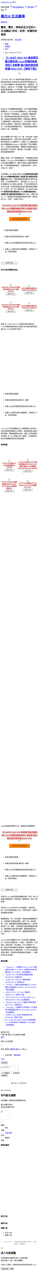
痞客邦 (12, 1049)
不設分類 (18, 40)
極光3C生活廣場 (13, 16)
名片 (6, 49)
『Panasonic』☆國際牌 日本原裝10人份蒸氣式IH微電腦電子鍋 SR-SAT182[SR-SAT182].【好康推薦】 (21, 1009)
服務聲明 (22, 1244)
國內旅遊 (17, 1055)
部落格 (7, 46)
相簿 (6, 44)
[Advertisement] (19, 1179)
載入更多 (4, 1063)
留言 (17, 1049)
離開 (12, 1269)
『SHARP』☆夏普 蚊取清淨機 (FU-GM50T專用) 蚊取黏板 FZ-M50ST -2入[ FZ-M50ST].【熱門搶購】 (21, 987)
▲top (3, 1059)
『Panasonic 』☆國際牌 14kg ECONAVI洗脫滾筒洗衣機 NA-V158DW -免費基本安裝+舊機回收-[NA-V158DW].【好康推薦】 (21, 969)
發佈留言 (4, 1075)
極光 (2, 1037)
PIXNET (9, 1242)
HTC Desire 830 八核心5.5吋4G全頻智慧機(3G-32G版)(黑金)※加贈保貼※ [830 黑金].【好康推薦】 (20, 1022)
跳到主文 (4, 22)
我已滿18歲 (5, 1269)
